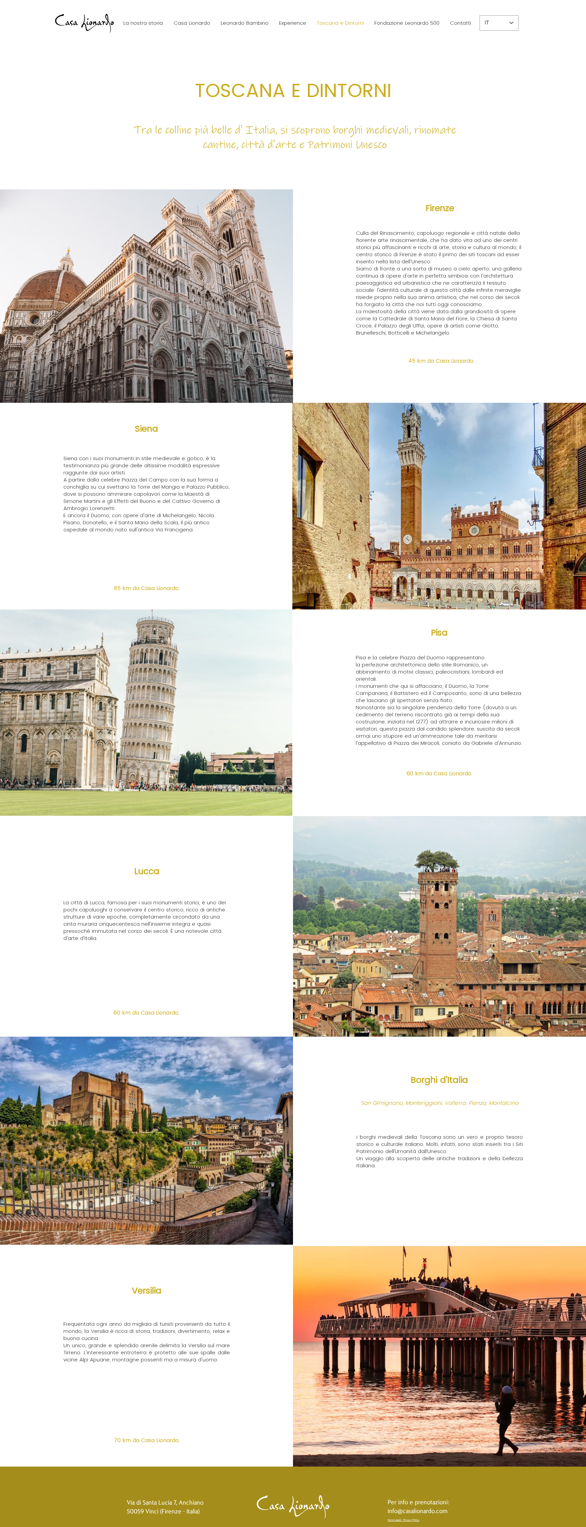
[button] (244, 23)
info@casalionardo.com (418, 1510)
